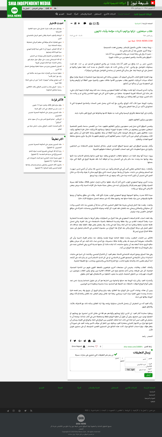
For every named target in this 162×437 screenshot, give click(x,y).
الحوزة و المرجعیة (150, 398)
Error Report (77, 346)
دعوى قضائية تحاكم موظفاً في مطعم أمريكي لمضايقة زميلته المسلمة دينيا (44, 44)
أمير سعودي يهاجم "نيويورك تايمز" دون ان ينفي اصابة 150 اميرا (43, 82)
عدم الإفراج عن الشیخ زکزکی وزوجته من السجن (46, 56)
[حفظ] (98, 23)
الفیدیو (61, 14)
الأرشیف (135, 410)
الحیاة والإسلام (86, 14)
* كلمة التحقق (150, 370)
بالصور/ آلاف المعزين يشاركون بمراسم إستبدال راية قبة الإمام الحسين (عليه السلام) (44, 166)
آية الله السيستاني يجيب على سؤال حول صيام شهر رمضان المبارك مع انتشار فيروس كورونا (45, 61)
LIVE (47, 8)
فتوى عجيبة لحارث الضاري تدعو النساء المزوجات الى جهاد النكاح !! (44, 160)
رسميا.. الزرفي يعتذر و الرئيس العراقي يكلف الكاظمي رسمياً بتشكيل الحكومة (44, 88)
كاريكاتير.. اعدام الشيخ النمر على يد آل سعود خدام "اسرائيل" (45, 121)
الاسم (150, 358)
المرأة (76, 14)
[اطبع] (90, 23)
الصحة (69, 14)
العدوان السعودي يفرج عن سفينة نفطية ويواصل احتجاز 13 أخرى (43, 68)
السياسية (138, 23)
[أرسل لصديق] (94, 23)
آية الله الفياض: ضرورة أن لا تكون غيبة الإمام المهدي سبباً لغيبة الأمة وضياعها (44, 51)
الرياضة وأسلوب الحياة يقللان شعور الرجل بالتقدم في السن (44, 37)
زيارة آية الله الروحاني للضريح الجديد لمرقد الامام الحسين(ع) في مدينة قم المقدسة (45, 153)
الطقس (120, 410)
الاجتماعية (152, 395)
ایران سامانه (71, 434)
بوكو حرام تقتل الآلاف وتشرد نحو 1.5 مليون (47, 105)
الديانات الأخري (110, 14)
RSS (86, 410)
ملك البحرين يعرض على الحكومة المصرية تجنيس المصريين (45, 114)
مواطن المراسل (37, 8)
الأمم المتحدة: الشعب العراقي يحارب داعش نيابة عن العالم (44, 128)
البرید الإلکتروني (149, 365)
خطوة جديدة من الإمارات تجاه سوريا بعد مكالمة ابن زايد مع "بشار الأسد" (44, 75)
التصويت (111, 410)
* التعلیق (122, 359)
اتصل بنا (26, 8)
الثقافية (153, 401)
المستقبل (97, 14)
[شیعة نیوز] (81, 3)
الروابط (127, 410)
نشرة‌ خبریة (95, 410)
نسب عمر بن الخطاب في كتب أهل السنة (48, 108)
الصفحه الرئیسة (124, 14)
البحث (103, 410)
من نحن (152, 410)
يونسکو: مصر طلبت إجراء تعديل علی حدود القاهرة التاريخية (45, 30)
